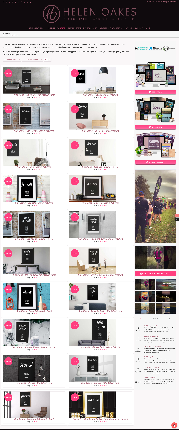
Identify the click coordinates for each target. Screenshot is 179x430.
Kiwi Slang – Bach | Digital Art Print (100, 95)
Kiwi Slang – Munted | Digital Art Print (100, 203)
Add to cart (21, 80)
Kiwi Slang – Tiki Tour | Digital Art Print (100, 383)
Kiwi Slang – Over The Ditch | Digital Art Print (100, 275)
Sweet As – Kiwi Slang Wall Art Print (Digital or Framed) (100, 419)
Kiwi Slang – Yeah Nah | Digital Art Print (34, 419)
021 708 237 (153, 2)
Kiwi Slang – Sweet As (151, 336)
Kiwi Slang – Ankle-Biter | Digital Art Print (34, 95)
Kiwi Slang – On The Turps (152, 346)
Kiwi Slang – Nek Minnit (151, 367)
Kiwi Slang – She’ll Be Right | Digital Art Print (100, 311)
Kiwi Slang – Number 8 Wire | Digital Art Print (100, 239)
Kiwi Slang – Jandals (150, 326)
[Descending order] (24, 60)
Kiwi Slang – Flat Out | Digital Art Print (100, 167)
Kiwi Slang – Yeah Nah (151, 357)
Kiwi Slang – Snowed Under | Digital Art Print (34, 347)
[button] (149, 28)
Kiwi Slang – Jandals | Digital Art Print (34, 203)
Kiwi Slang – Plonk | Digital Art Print (34, 311)
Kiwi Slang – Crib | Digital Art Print (34, 167)
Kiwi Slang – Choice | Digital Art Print (100, 131)
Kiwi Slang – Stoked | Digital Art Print (34, 383)
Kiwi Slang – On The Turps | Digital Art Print (34, 275)
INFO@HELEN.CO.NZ (169, 2)
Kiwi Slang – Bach (150, 377)
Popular (141, 319)
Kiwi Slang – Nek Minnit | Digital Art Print (34, 239)
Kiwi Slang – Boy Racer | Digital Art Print (34, 131)
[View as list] (49, 59)
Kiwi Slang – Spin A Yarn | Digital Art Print (100, 347)
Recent (155, 319)
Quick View (32, 80)
